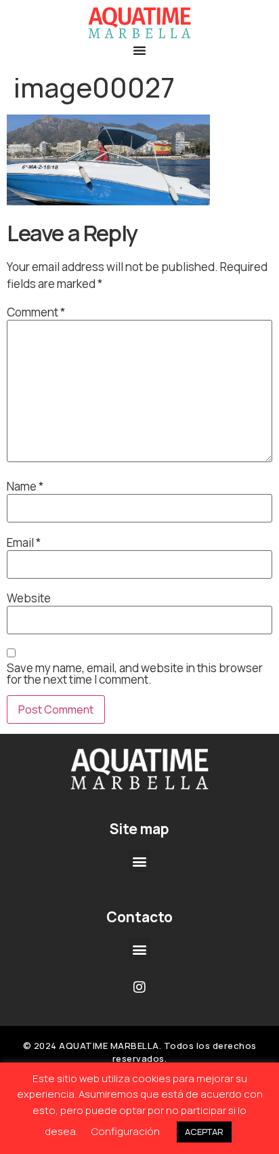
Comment (36, 312)
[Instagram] (139, 987)
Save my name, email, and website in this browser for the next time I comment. (135, 673)
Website (29, 598)
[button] (139, 50)
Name (25, 486)
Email (24, 542)
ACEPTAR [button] (204, 1132)
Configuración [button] (125, 1131)
